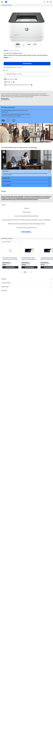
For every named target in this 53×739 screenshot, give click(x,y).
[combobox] (11, 242)
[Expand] (26, 27)
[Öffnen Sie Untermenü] (2, 2)
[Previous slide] (13, 45)
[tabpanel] (26, 259)
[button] (26, 239)
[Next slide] (40, 45)
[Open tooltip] (16, 79)
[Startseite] (6, 1)
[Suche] (44, 2)
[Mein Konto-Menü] (47, 2)
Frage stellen (16, 50)
